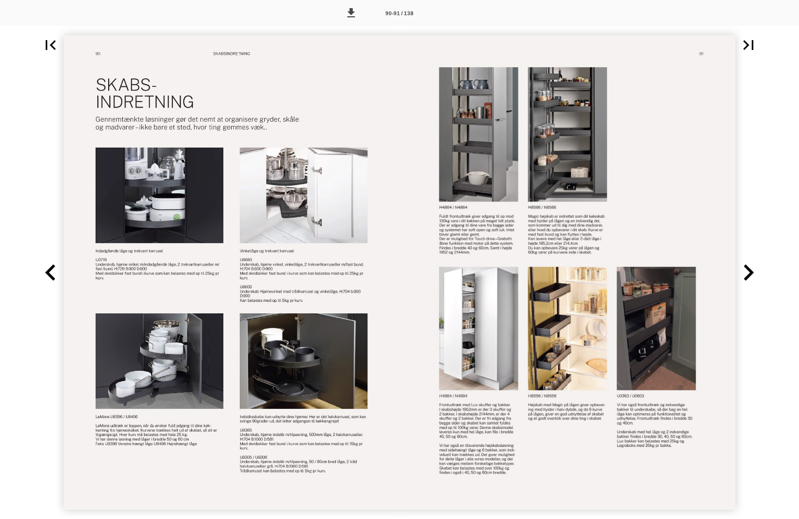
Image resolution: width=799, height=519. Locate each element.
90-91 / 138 (399, 13)
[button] (351, 13)
